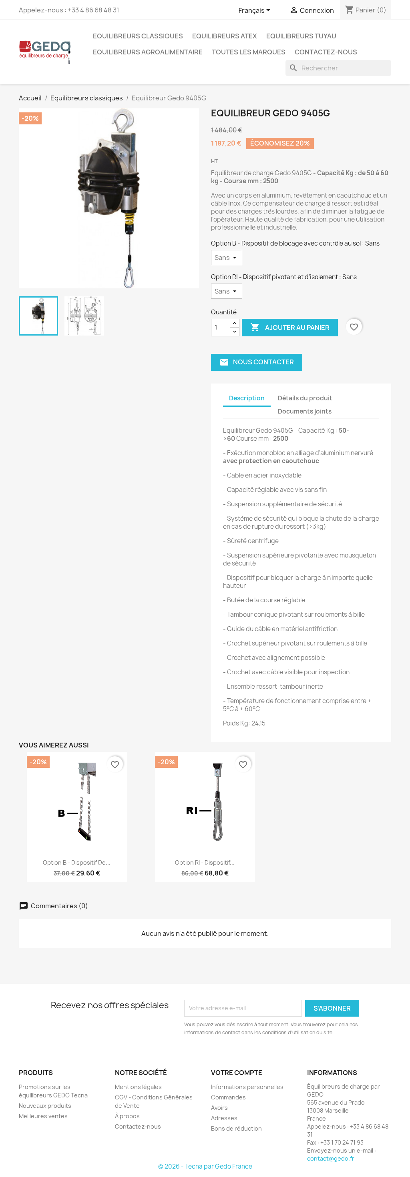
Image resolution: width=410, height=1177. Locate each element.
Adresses (224, 1118)
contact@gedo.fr (330, 1158)
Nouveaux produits (45, 1105)
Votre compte (236, 1072)
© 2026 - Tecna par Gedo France (205, 1166)
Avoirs (219, 1107)
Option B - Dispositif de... (77, 862)
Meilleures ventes (43, 1116)
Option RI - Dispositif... (205, 862)
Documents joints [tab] (305, 411)
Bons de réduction (236, 1128)
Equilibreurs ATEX (224, 36)
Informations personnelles (247, 1087)
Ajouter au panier (290, 327)
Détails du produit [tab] (305, 398)
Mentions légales (138, 1087)
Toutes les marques (248, 52)
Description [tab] (247, 398)
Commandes (228, 1097)
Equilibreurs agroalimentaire (148, 52)
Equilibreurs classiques (138, 36)
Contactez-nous (326, 52)
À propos (127, 1116)
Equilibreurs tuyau (301, 36)
